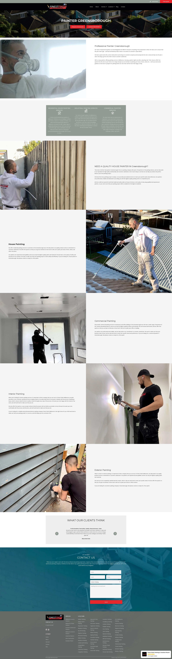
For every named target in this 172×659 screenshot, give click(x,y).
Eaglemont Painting (95, 626)
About (97, 6)
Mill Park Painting (107, 638)
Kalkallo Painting (106, 626)
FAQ (47, 646)
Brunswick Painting (82, 635)
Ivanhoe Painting (107, 624)
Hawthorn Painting (107, 619)
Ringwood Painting (119, 628)
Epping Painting (94, 635)
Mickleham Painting (107, 636)
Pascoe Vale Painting (107, 652)
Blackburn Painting (82, 628)
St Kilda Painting (119, 635)
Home (91, 6)
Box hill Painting (81, 630)
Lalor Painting (106, 631)
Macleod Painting (107, 633)
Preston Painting (119, 623)
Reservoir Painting (119, 626)
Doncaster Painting (94, 623)
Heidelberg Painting (107, 621)
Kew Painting (106, 629)
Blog (117, 6)
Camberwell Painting (83, 643)
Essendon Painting (94, 637)
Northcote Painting (107, 649)
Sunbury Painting (119, 637)
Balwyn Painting (81, 619)
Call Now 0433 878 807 (94, 27)
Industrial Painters (70, 636)
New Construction (70, 638)
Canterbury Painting (82, 649)
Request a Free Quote (77, 27)
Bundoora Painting (82, 640)
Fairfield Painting (94, 639)
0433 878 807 (155, 1)
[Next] (115, 533)
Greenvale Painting (94, 650)
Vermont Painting (119, 648)
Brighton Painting (82, 633)
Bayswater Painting (82, 626)
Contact (123, 6)
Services (103, 6)
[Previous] (57, 533)
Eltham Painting (94, 632)
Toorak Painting (118, 646)
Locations (110, 6)
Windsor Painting (119, 651)
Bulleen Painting (82, 638)
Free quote (166, 1)
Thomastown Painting (120, 644)
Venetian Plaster (69, 640)
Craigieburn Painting (82, 652)
